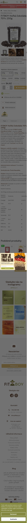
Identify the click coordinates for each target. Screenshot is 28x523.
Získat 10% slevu (7, 268)
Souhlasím (13, 519)
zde (11, 510)
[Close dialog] (25, 253)
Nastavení (13, 514)
